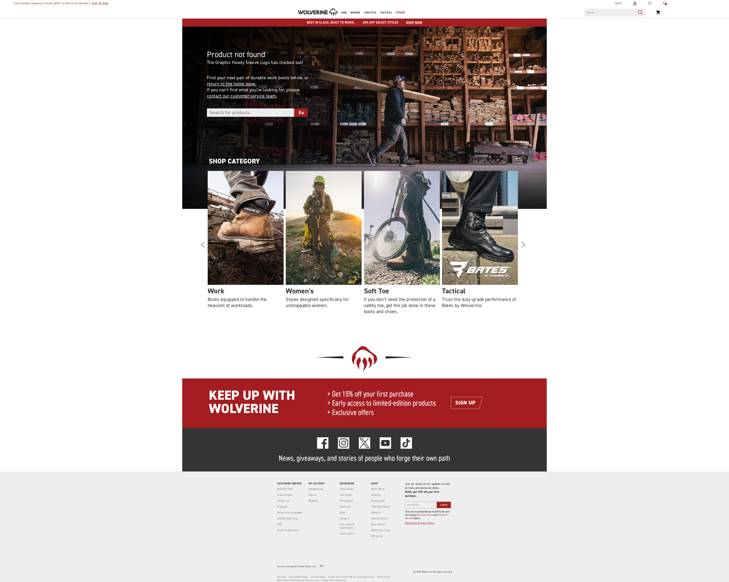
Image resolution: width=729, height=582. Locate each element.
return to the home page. (231, 84)
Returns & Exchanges (289, 512)
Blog (342, 512)
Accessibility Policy (298, 576)
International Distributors (347, 526)
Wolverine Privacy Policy (420, 523)
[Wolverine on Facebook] (322, 443)
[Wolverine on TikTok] (406, 443)
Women (355, 12)
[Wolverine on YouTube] (385, 443)
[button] (523, 244)
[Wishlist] (649, 3)
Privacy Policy (425, 514)
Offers (400, 12)
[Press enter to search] (640, 12)
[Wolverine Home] (317, 12)
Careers (344, 518)
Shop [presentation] (374, 483)
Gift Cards (377, 536)
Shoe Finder (347, 489)
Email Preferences (288, 530)
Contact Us (283, 501)
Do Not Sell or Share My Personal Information (351, 576)
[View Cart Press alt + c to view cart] (658, 12)
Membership (315, 489)
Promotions (346, 501)
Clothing (376, 495)
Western (376, 512)
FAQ (279, 524)
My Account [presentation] (316, 483)
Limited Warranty (287, 518)
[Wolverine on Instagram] (343, 443)
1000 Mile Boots (380, 507)
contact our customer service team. (242, 96)
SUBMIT (444, 505)
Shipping (282, 507)
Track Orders (285, 495)
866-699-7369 (285, 489)
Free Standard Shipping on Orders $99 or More (42, 3)
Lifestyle (370, 12)
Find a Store (347, 533)
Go (301, 113)
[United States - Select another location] (321, 566)
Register (313, 501)
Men (344, 12)
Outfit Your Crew (381, 530)
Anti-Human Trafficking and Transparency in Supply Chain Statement (311, 580)
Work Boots (378, 489)
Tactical (386, 12)
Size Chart (346, 495)
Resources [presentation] (347, 483)
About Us (345, 507)
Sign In (312, 495)
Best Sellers (378, 524)
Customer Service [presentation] (289, 483)
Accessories (378, 501)
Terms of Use (384, 576)
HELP (618, 3)
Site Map (281, 576)
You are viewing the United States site (296, 566)
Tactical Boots (379, 518)
